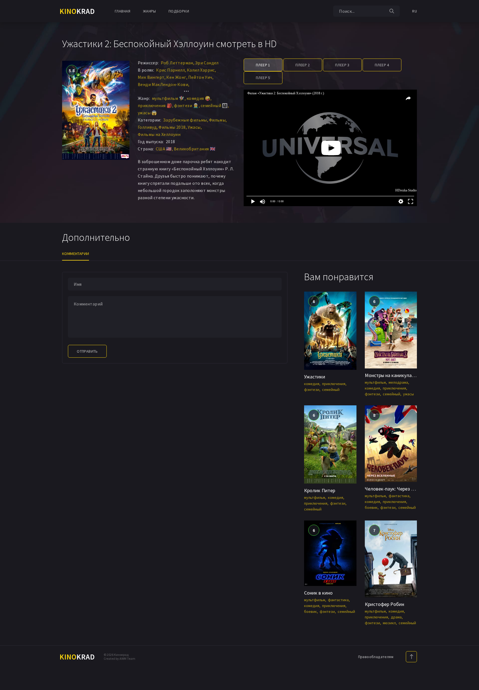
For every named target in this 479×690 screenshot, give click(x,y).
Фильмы (217, 120)
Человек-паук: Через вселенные (399, 489)
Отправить (87, 351)
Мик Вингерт (151, 77)
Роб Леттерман (177, 62)
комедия (311, 383)
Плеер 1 (263, 64)
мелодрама (398, 382)
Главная (123, 11)
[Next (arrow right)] (469, 345)
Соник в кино (318, 593)
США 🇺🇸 (164, 148)
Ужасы (194, 127)
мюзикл (389, 622)
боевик (371, 507)
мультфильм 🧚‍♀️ (168, 98)
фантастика (399, 495)
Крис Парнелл (170, 70)
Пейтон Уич (200, 77)
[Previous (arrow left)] (9, 345)
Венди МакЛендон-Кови (163, 84)
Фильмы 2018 (172, 127)
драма (396, 617)
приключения (333, 383)
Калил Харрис (201, 70)
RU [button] (414, 11)
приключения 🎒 (155, 105)
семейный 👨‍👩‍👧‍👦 (214, 105)
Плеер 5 (263, 77)
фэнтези (311, 389)
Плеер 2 (302, 64)
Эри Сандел (207, 62)
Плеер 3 (342, 64)
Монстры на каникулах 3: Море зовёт (405, 375)
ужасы (408, 393)
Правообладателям (375, 656)
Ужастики (314, 376)
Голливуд (147, 127)
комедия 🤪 (199, 98)
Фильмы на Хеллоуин (159, 134)
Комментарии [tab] (75, 253)
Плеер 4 (382, 64)
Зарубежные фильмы (185, 120)
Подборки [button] (179, 11)
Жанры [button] (149, 11)
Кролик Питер (319, 490)
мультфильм (375, 382)
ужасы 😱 (147, 112)
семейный (331, 389)
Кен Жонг (176, 77)
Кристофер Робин (384, 604)
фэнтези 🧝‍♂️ (186, 105)
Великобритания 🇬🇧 (194, 148)
